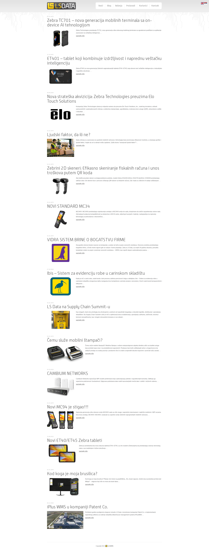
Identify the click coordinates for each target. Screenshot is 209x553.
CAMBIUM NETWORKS (67, 373)
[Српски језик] (205, 3)
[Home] (61, 5)
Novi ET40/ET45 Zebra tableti (74, 440)
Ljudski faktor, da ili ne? (69, 135)
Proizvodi (130, 6)
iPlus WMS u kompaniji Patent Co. (77, 507)
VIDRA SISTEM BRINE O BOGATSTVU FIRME (86, 240)
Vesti (100, 6)
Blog (109, 6)
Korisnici (143, 6)
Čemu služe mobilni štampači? (75, 340)
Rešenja (118, 6)
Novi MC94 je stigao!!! (67, 407)
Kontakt (155, 6)
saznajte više (80, 36)
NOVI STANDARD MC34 (68, 206)
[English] (202, 3)
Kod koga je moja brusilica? (72, 474)
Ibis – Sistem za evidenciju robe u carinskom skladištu (96, 273)
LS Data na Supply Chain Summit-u (78, 307)
